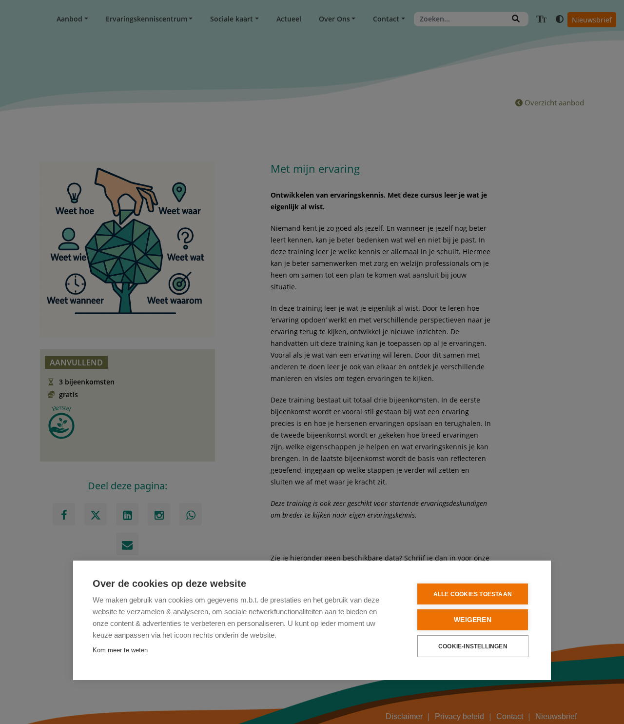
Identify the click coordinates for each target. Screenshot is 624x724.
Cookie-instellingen (472, 646)
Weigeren (472, 619)
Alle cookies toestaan (472, 594)
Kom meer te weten (120, 650)
